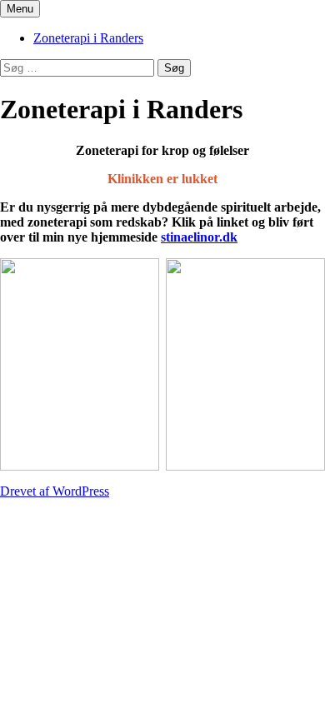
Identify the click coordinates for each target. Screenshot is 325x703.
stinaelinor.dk (199, 237)
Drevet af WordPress (54, 491)
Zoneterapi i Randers (88, 38)
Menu (20, 8)
